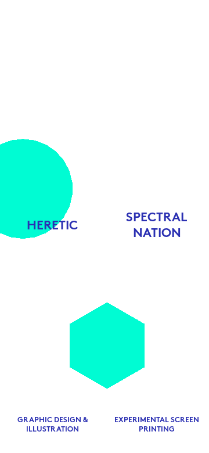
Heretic (52, 226)
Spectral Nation (157, 226)
